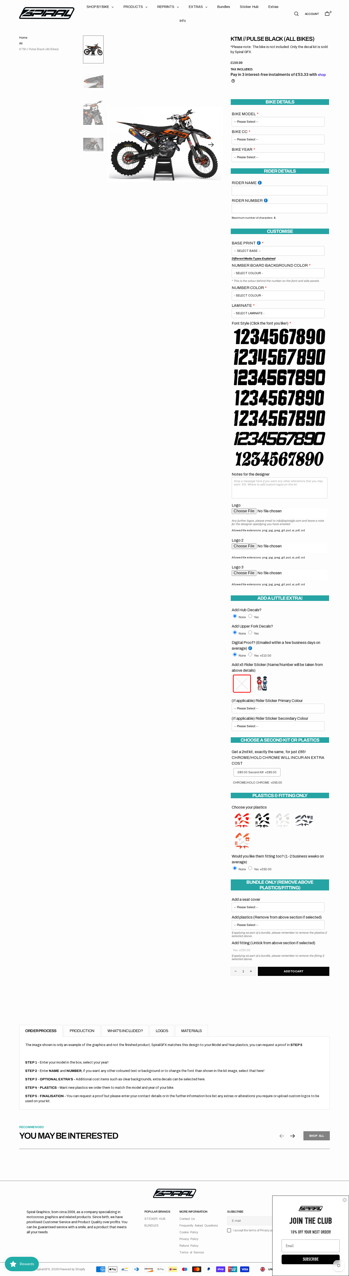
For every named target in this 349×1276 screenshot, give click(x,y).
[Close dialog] (344, 1199)
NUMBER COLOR (248, 288)
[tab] (41, 1031)
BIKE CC (240, 132)
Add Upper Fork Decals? (252, 626)
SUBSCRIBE (311, 1259)
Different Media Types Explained (253, 258)
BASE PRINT (244, 243)
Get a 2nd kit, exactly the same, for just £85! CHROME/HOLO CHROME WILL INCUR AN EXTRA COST (278, 757)
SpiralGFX (43, 1269)
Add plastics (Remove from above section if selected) (277, 917)
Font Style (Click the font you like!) (260, 323)
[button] (312, 14)
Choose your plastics (249, 807)
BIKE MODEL (244, 114)
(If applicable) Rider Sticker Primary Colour (267, 701)
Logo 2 (237, 540)
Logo (236, 505)
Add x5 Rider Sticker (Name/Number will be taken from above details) (277, 667)
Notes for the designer (251, 474)
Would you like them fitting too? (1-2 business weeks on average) (278, 859)
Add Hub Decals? (246, 610)
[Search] (296, 14)
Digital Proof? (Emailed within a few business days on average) (276, 645)
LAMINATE (242, 305)
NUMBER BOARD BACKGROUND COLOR (270, 265)
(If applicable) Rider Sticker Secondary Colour (270, 718)
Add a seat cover (246, 899)
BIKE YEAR (242, 149)
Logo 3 (237, 567)
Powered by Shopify (72, 1269)
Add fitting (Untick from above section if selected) (273, 943)
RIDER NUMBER (247, 201)
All (21, 43)
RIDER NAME (244, 183)
